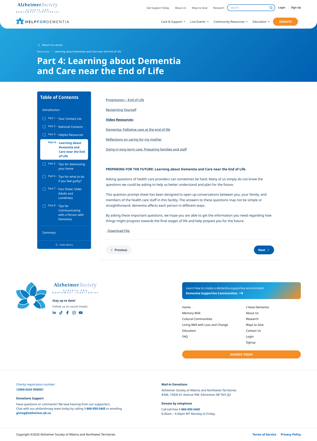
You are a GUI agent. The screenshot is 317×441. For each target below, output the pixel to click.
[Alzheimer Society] (75, 288)
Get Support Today (158, 8)
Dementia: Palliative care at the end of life (138, 129)
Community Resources (229, 22)
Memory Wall (191, 313)
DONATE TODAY (241, 354)
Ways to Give (199, 8)
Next (261, 250)
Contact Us (253, 331)
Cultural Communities (197, 319)
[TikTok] (61, 312)
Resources (43, 51)
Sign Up (296, 7)
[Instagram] (74, 312)
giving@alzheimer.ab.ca (33, 413)
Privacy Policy (291, 434)
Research (218, 8)
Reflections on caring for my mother (134, 139)
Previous (121, 250)
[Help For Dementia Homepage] (31, 295)
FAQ (185, 336)
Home (186, 307)
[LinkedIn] (54, 312)
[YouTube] (81, 312)
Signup (251, 342)
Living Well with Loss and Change (205, 325)
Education (259, 22)
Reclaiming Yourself (121, 110)
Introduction (51, 110)
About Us (180, 8)
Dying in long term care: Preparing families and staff (146, 149)
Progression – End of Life (125, 100)
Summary (49, 232)
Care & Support (171, 22)
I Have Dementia (257, 307)
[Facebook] (67, 312)
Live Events (197, 22)
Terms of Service (264, 434)
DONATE (285, 22)
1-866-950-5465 (94, 409)
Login (281, 7)
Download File (119, 231)
